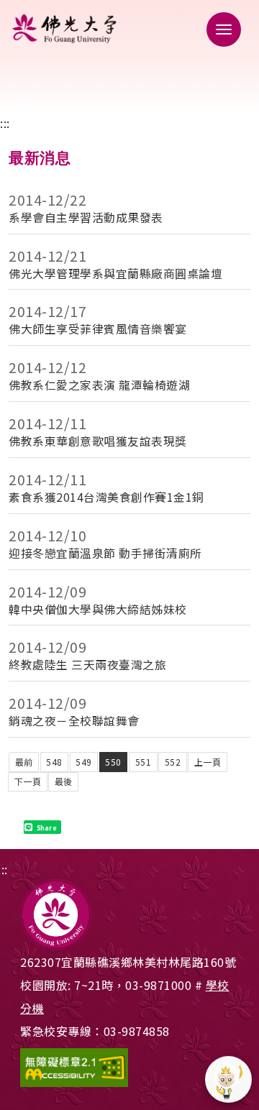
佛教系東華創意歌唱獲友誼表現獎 (98, 441)
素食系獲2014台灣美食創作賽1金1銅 (106, 497)
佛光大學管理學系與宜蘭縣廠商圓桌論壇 (115, 273)
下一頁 (28, 781)
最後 (64, 781)
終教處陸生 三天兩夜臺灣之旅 (87, 664)
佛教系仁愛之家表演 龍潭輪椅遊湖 (99, 385)
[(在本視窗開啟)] (129, 28)
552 (173, 762)
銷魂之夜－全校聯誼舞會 (74, 720)
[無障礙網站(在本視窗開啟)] (129, 1067)
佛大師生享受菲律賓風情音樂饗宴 (98, 329)
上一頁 (208, 762)
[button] (219, 29)
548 (54, 762)
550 (113, 762)
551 (143, 762)
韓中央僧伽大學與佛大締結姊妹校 (98, 609)
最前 (24, 762)
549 (84, 762)
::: (5, 123)
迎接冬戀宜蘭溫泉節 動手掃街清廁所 (105, 553)
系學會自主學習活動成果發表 (86, 217)
